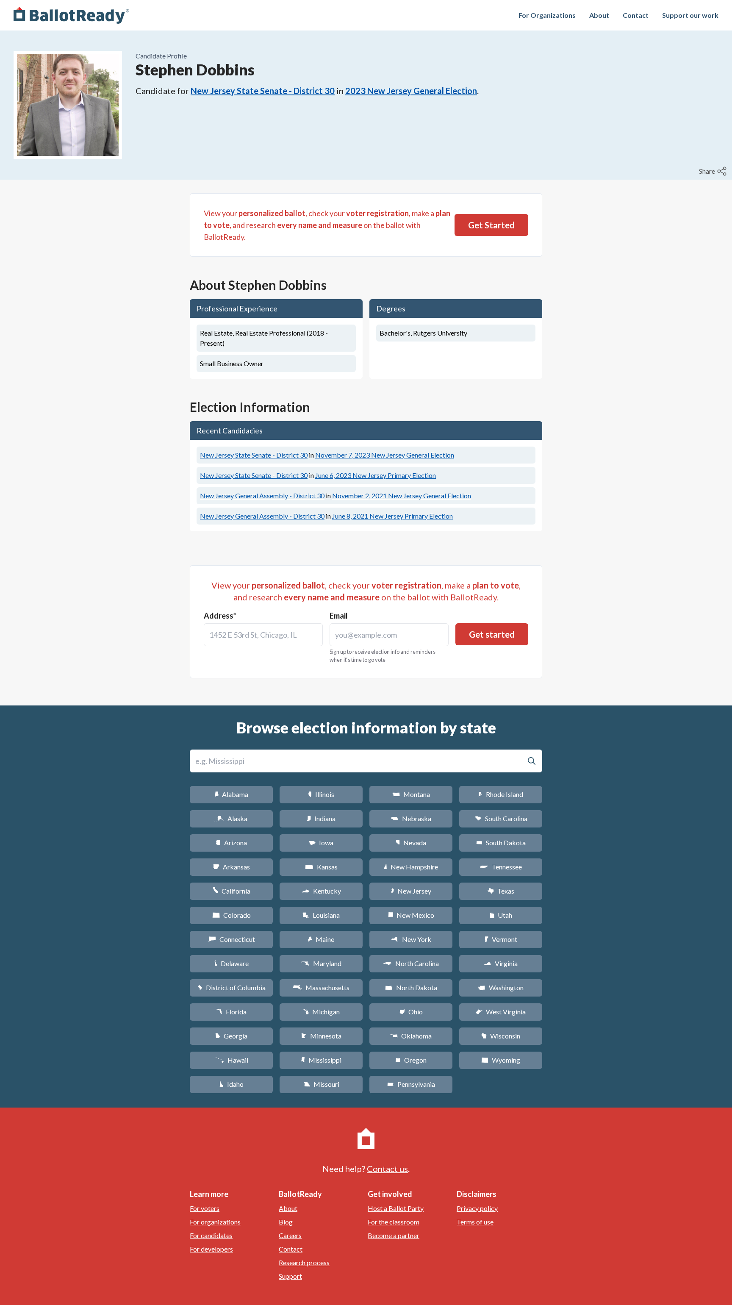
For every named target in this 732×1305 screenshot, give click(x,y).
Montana (411, 794)
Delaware (231, 963)
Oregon (411, 1060)
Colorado (231, 915)
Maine (321, 939)
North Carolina (411, 963)
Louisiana (321, 915)
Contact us (387, 1168)
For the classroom (393, 1222)
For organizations (215, 1222)
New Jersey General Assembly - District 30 (262, 495)
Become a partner (393, 1235)
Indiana (321, 818)
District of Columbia (231, 987)
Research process (304, 1262)
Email (339, 615)
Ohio (411, 1012)
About (599, 15)
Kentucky (321, 891)
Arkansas (231, 867)
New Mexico (411, 915)
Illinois (321, 794)
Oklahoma (411, 1036)
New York (411, 939)
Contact (636, 15)
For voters (204, 1208)
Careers (290, 1235)
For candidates (211, 1235)
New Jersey (411, 891)
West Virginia (501, 1012)
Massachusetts (321, 987)
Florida (231, 1012)
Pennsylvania (411, 1084)
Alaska (231, 818)
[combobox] (263, 634)
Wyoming (500, 1060)
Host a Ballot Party (396, 1208)
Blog (286, 1222)
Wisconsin (500, 1036)
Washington (501, 987)
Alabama (231, 794)
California (231, 891)
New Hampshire (411, 867)
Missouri (321, 1084)
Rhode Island (500, 794)
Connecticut (231, 939)
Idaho (231, 1084)
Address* (220, 615)
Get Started (491, 225)
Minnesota (321, 1036)
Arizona (231, 843)
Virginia (501, 963)
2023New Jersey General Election (411, 91)
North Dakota (411, 987)
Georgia (231, 1036)
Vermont (501, 939)
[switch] (714, 171)
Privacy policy (477, 1208)
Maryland (321, 963)
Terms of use (475, 1222)
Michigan (321, 1012)
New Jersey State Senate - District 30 (263, 91)
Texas (500, 891)
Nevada (411, 843)
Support (290, 1276)
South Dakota (501, 843)
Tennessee (501, 867)
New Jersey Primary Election (375, 475)
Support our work (690, 15)
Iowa (321, 843)
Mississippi (321, 1060)
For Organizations (547, 15)
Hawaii (231, 1060)
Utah (501, 915)
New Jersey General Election (384, 455)
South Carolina (500, 818)
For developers (211, 1249)
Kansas (321, 867)
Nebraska (411, 818)
